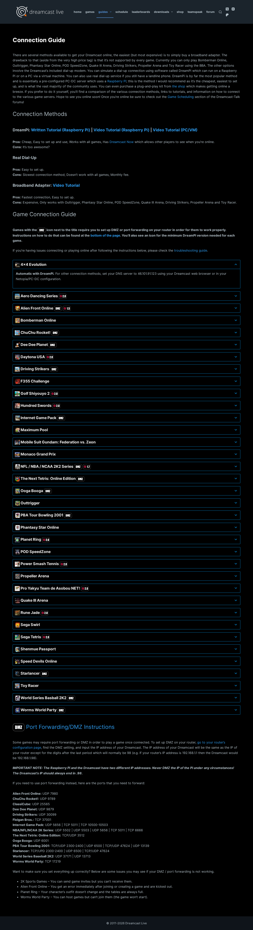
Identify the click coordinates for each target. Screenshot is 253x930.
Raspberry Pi (116, 81)
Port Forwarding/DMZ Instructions (70, 727)
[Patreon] (227, 14)
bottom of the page (105, 235)
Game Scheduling (181, 97)
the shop (178, 86)
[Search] (220, 11)
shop (180, 11)
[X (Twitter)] (227, 9)
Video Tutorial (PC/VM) (175, 130)
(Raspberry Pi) (121, 130)
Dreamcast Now (122, 142)
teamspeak (195, 11)
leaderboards (141, 11)
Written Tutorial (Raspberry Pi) (60, 130)
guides (103, 11)
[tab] (126, 264)
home (77, 11)
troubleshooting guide (190, 250)
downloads (161, 11)
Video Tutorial (66, 185)
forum (210, 11)
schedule (121, 11)
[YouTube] (233, 9)
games (89, 11)
